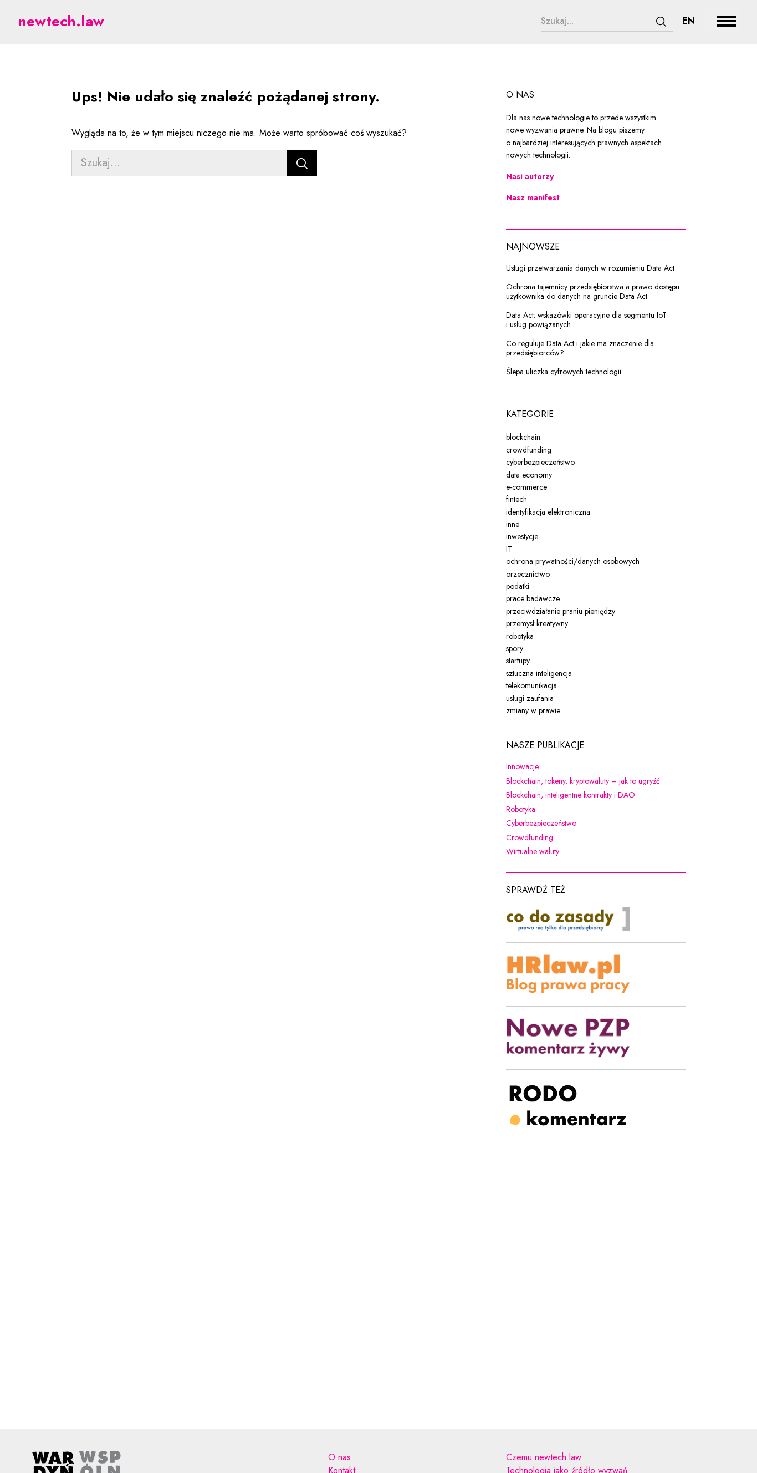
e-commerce (526, 486)
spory (514, 648)
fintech (516, 499)
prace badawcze (533, 598)
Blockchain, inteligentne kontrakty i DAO (596, 795)
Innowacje (594, 767)
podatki (517, 586)
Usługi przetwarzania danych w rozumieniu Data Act (590, 268)
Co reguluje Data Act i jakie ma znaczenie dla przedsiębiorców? (580, 348)
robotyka (520, 636)
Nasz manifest (533, 197)
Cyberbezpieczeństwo (596, 824)
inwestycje (522, 536)
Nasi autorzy (530, 176)
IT (509, 549)
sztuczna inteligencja (539, 673)
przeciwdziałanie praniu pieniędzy (560, 611)
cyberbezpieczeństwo (540, 462)
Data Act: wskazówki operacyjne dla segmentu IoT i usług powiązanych (586, 320)
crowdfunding (528, 449)
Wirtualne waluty (596, 852)
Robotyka (592, 810)
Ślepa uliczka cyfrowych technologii (563, 372)
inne (512, 524)
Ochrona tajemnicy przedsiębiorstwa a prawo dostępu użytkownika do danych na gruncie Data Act (592, 292)
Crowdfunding (596, 838)
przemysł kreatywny (537, 623)
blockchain (523, 437)
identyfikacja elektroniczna (548, 511)
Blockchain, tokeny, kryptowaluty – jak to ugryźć (596, 781)
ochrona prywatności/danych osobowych (573, 561)
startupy (518, 660)
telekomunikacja (531, 685)
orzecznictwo (528, 574)
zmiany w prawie (533, 710)
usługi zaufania (530, 698)
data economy (529, 474)
